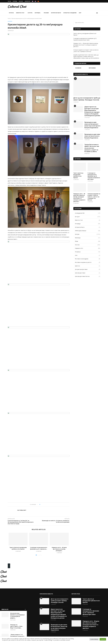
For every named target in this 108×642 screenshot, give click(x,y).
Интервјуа (37, 12)
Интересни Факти (56, 12)
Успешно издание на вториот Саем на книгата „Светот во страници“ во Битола (85, 50)
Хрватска (87, 266)
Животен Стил (20, 12)
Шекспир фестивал (87, 273)
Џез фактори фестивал (87, 269)
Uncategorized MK (87, 213)
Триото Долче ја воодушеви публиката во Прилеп (18, 548)
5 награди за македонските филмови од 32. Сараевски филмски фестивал (85, 39)
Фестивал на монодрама (87, 259)
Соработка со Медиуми (69, 12)
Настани (87, 245)
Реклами (46, 12)
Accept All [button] (103, 639)
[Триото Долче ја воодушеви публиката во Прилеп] (18, 539)
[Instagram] (99, 1)
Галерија (15, 1)
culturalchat (21, 510)
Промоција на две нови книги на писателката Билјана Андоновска (92, 136)
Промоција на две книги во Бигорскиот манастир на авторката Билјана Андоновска (92, 124)
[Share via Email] (47, 504)
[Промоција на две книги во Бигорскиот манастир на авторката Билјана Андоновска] (78, 124)
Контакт (21, 1)
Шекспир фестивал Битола (87, 276)
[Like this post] (40, 504)
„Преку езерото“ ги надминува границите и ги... (17, 636)
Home (9, 18)
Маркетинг (27, 1)
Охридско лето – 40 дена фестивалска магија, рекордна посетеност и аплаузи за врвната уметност (85, 45)
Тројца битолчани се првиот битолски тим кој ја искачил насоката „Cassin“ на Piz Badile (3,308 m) (91, 148)
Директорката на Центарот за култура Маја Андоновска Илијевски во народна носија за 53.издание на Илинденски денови (92, 111)
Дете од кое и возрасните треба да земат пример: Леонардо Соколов (86, 99)
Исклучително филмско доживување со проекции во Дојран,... (17, 615)
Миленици (87, 237)
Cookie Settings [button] (94, 639)
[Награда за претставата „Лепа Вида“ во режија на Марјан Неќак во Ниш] (5, 626)
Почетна (11, 12)
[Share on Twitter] (44, 504)
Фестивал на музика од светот (87, 262)
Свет (80, 12)
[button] (9, 564)
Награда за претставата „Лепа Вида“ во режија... (16, 626)
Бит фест (87, 216)
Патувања (87, 252)
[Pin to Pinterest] (46, 504)
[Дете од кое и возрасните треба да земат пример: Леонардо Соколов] (86, 87)
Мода (87, 241)
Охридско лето (87, 248)
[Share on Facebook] (42, 504)
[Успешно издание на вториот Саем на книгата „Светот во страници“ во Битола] (94, 187)
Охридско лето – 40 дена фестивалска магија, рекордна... (59, 549)
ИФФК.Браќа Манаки (87, 230)
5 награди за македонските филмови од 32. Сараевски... (38, 548)
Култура (30, 12)
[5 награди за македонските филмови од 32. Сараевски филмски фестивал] (38, 539)
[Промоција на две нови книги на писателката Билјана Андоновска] (78, 136)
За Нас (9, 1)
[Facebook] (9, 594)
